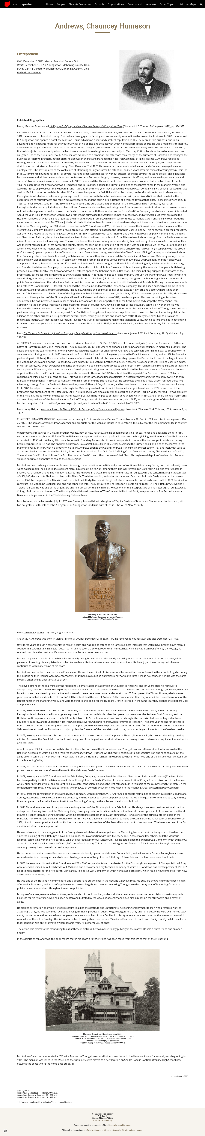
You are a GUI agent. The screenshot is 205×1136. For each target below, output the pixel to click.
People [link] (61, 4)
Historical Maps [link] (187, 4)
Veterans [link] (151, 4)
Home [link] (49, 4)
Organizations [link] (116, 4)
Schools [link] (99, 4)
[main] (102, 27)
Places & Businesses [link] (80, 4)
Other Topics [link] (167, 4)
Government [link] (135, 4)
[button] (201, 4)
